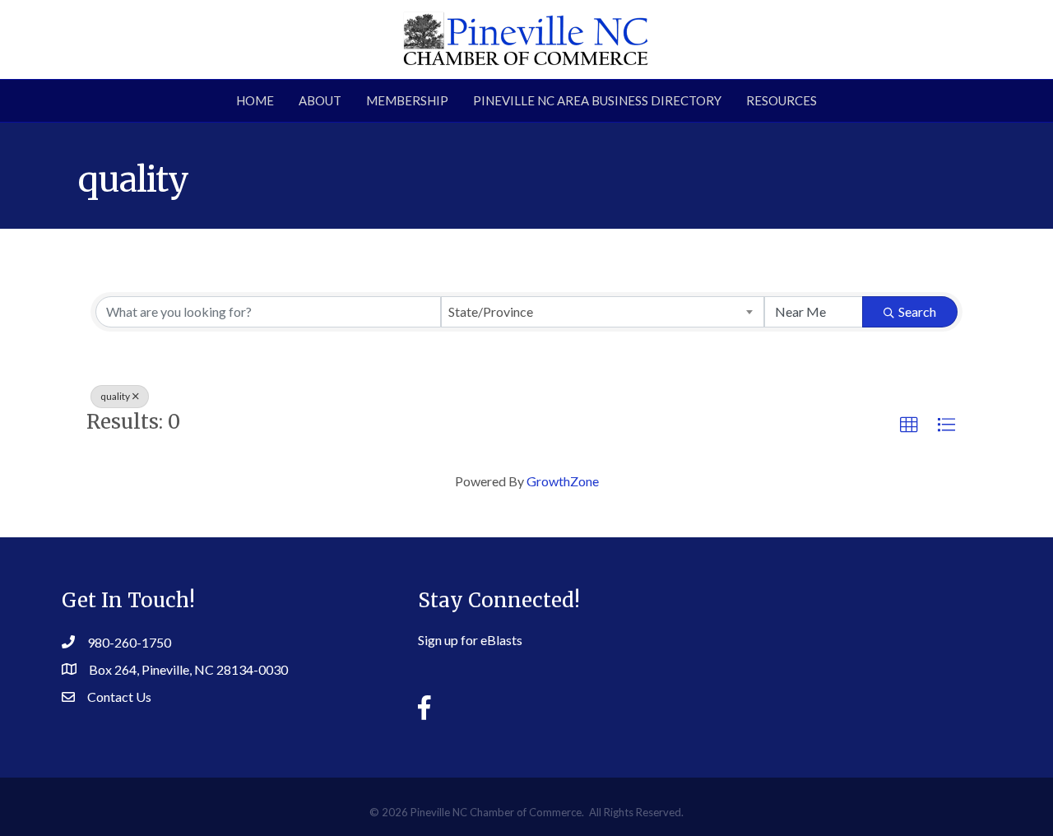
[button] (909, 425)
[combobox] (603, 311)
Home (255, 100)
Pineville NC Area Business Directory (597, 100)
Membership (407, 100)
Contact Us (119, 696)
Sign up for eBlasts (470, 640)
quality (115, 396)
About (320, 100)
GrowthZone (562, 481)
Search (917, 311)
